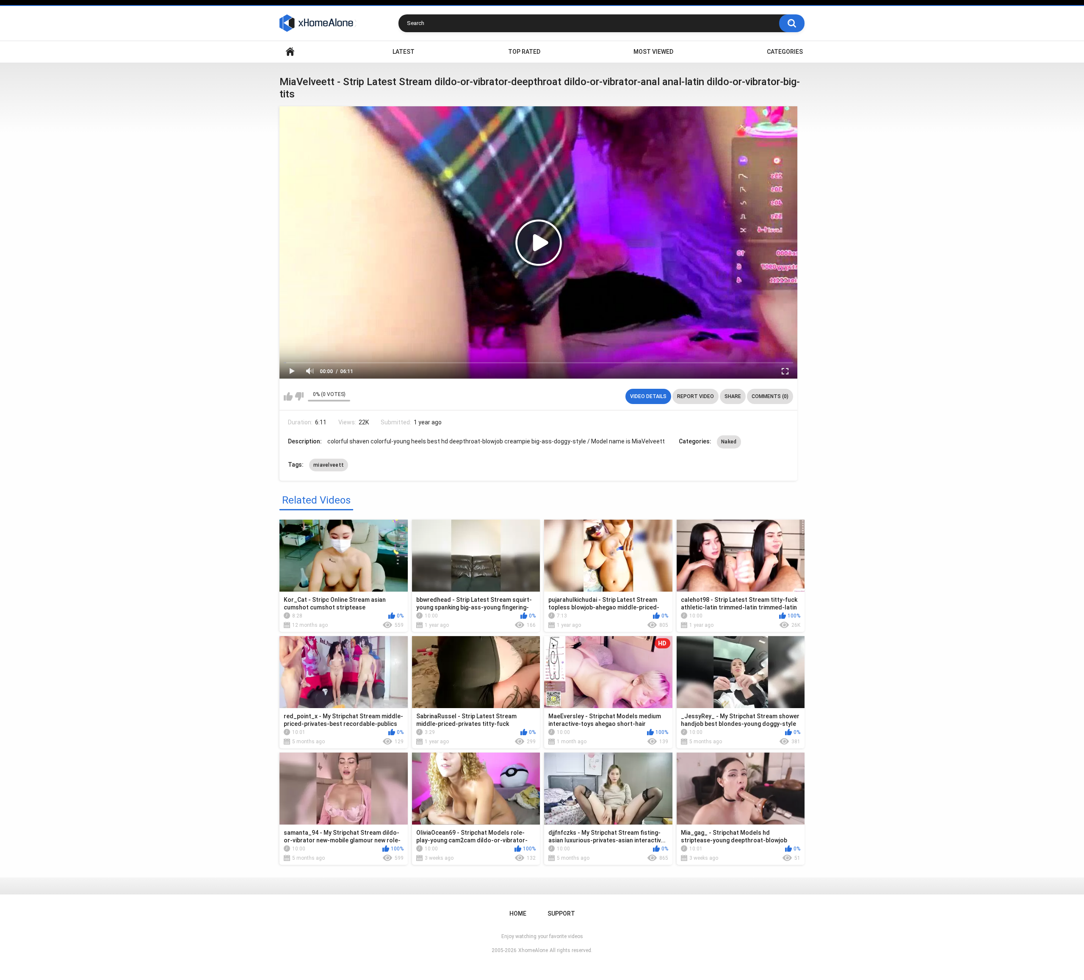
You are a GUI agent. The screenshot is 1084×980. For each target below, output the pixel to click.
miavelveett (328, 465)
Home (290, 52)
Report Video (695, 396)
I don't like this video (299, 396)
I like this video (288, 396)
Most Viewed (653, 51)
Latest (404, 51)
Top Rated (524, 51)
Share (733, 396)
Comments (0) (770, 396)
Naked (729, 442)
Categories (785, 51)
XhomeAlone (533, 950)
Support (561, 913)
